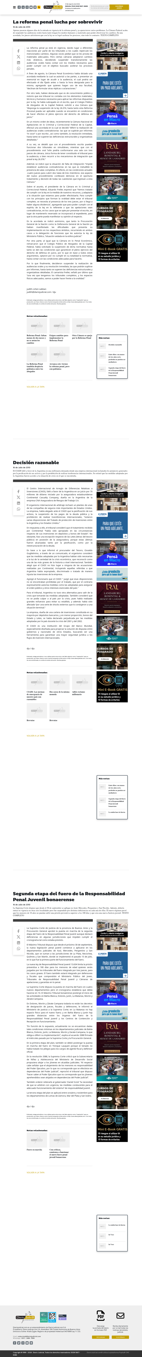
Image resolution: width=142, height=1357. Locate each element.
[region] (112, 280)
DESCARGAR (100, 1337)
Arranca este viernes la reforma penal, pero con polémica (59, 366)
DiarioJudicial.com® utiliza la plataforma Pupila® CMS (108, 1352)
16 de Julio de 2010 (21, 27)
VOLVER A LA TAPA (35, 386)
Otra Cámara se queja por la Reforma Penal (82, 336)
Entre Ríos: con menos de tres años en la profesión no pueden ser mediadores (117, 358)
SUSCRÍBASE (120, 1337)
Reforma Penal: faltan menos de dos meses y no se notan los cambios (36, 339)
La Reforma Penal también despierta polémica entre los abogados (35, 367)
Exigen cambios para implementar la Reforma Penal (58, 338)
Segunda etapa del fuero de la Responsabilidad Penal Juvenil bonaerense (117, 371)
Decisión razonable (115, 344)
